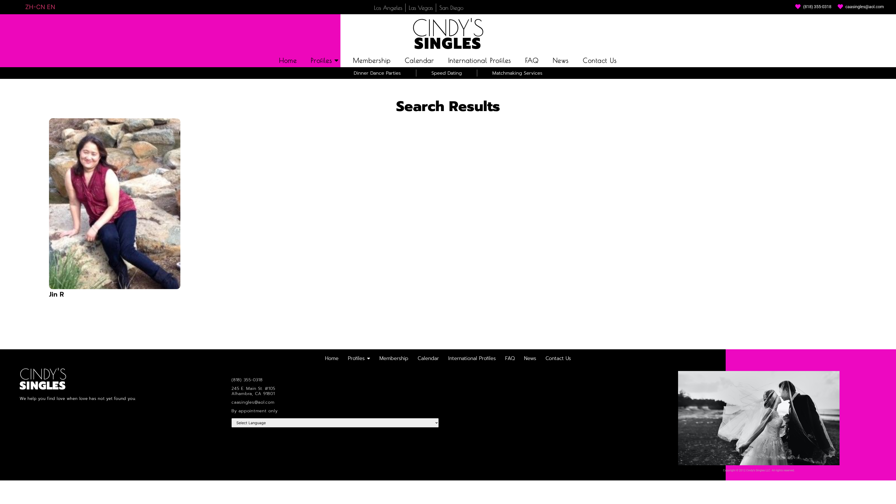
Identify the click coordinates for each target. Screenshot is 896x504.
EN (51, 6)
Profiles (321, 60)
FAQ (532, 60)
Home (288, 60)
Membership (372, 60)
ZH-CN (35, 6)
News (561, 60)
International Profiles (479, 60)
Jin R (56, 294)
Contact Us (600, 60)
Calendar (419, 60)
